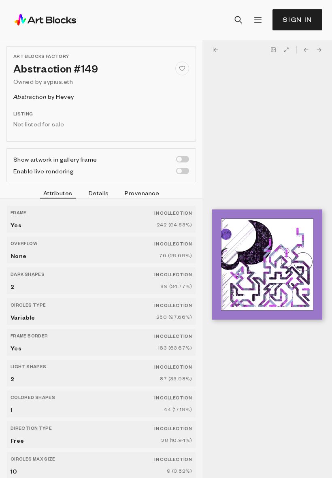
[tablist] (101, 194)
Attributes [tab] (57, 192)
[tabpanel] (101, 338)
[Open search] (238, 20)
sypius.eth (58, 81)
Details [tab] (99, 192)
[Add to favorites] (182, 68)
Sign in (297, 19)
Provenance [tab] (142, 192)
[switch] (182, 159)
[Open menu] (258, 20)
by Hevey (43, 96)
